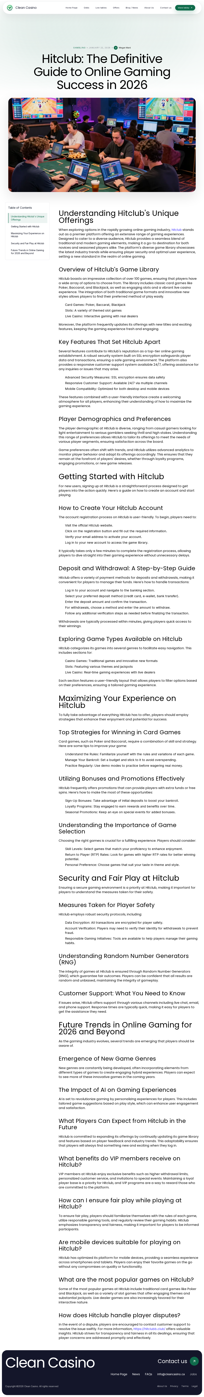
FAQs (148, 1374)
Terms (185, 1386)
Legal (194, 1386)
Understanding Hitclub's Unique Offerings (27, 218)
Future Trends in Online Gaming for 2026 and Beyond (27, 252)
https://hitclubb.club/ (149, 1329)
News (136, 1374)
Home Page (119, 1374)
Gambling (79, 47)
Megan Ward (125, 47)
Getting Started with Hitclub (25, 226)
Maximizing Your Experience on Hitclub (27, 235)
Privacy (174, 1386)
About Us (162, 1386)
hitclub (176, 230)
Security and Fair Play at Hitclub (27, 243)
